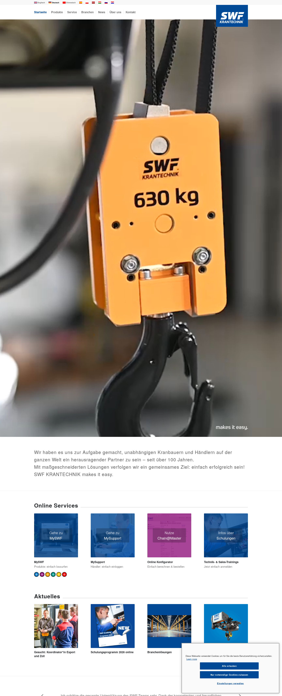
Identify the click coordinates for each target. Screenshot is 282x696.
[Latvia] (93, 3)
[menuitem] (40, 3)
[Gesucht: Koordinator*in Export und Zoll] (56, 626)
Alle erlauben (229, 665)
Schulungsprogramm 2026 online (112, 652)
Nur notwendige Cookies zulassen (229, 674)
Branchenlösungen (159, 652)
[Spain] (80, 3)
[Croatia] (112, 3)
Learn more (191, 659)
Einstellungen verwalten (230, 683)
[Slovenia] (106, 3)
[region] (230, 668)
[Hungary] (99, 3)
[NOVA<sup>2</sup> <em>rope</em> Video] (226, 626)
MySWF (39, 562)
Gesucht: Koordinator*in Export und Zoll (54, 654)
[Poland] (87, 3)
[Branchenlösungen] (169, 626)
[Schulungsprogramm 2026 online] (113, 626)
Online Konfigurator (160, 562)
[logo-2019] (232, 16)
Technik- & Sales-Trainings (221, 562)
